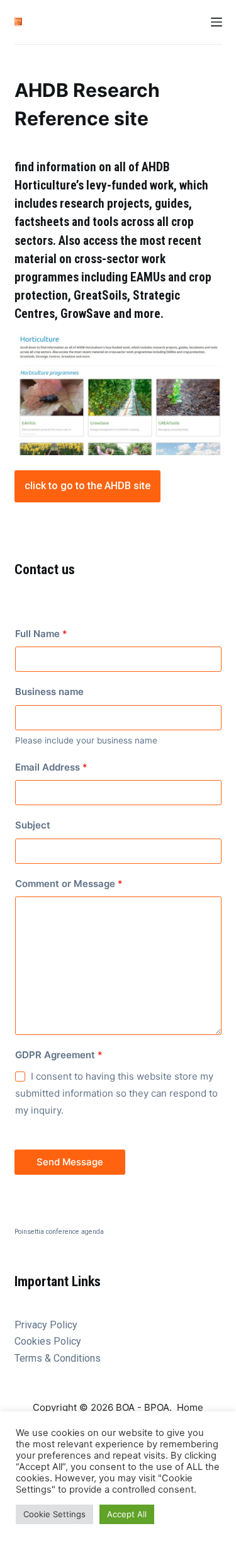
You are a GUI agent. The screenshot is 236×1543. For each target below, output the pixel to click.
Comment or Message (69, 884)
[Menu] (216, 22)
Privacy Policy (45, 1325)
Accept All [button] (127, 1514)
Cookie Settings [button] (54, 1514)
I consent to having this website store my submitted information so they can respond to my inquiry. (116, 1093)
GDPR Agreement (59, 1055)
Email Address (51, 767)
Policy (67, 1341)
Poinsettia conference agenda (59, 1232)
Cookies (33, 1341)
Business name (49, 692)
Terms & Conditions (57, 1358)
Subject (32, 825)
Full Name (41, 634)
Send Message (70, 1162)
